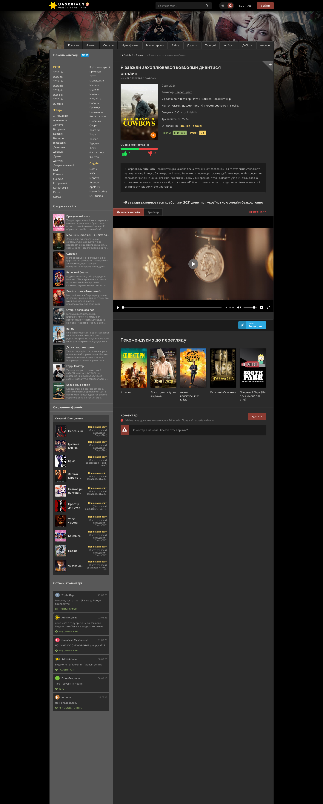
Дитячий (58, 160)
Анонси (265, 45)
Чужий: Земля (68, 609)
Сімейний (95, 121)
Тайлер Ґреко (183, 92)
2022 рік (58, 90)
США (165, 85)
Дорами (192, 45)
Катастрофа (60, 187)
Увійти (265, 5)
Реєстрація (245, 5)
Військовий (59, 142)
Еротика (58, 174)
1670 (61, 688)
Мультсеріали (155, 45)
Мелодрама (97, 80)
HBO (92, 173)
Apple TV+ (96, 187)
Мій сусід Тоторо (70, 707)
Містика (94, 85)
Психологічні (97, 112)
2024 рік (58, 81)
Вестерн (58, 138)
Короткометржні (99, 67)
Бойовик (58, 133)
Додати (257, 416)
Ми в (255, 325)
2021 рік (57, 94)
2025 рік (58, 76)
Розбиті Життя (69, 669)
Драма (57, 156)
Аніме (175, 45)
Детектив (59, 147)
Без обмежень (68, 631)
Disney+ (94, 178)
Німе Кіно (95, 98)
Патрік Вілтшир (201, 99)
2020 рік (58, 99)
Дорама (58, 151)
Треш (93, 134)
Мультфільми (129, 45)
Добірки (247, 45)
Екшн (56, 169)
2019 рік (58, 103)
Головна (73, 45)
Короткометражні (217, 105)
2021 (172, 85)
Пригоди (95, 107)
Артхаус (58, 124)
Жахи (93, 148)
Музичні (94, 89)
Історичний (60, 183)
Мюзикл (94, 94)
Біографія (59, 129)
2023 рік (58, 85)
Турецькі (210, 45)
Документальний (193, 105)
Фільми (91, 45)
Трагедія (95, 130)
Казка (56, 192)
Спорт (93, 125)
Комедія (58, 196)
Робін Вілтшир (222, 99)
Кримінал (95, 71)
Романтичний (98, 116)
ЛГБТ (93, 76)
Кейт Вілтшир (182, 99)
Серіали (108, 45)
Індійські (229, 45)
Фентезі (94, 157)
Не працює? (257, 212)
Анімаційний (60, 115)
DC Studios (96, 196)
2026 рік (58, 72)
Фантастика (97, 152)
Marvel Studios (98, 191)
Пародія (94, 103)
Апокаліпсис (60, 120)
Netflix (234, 105)
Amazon (94, 182)
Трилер (94, 139)
